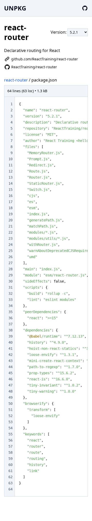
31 (10, 287)
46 (10, 379)
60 (10, 465)
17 (10, 202)
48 (10, 391)
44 (10, 367)
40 (10, 342)
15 (10, 190)
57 (10, 446)
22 (10, 232)
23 (10, 238)
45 (10, 373)
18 (10, 208)
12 (10, 171)
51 (10, 410)
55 (10, 434)
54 (10, 428)
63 (10, 483)
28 (10, 269)
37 (10, 324)
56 (10, 440)
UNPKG (15, 8)
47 (10, 385)
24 (10, 245)
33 (10, 300)
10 (10, 159)
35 (10, 312)
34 (10, 306)
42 (10, 355)
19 (10, 214)
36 (10, 318)
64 (10, 489)
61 (10, 471)
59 (10, 459)
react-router (16, 80)
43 (10, 361)
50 (10, 404)
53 (10, 422)
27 (10, 263)
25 (10, 251)
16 (10, 196)
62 (10, 477)
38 (10, 330)
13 (10, 177)
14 (10, 183)
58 (10, 452)
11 (10, 165)
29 (10, 275)
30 (10, 281)
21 (10, 226)
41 (10, 348)
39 (10, 336)
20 (10, 220)
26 (10, 257)
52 (10, 416)
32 (10, 293)
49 (10, 397)
